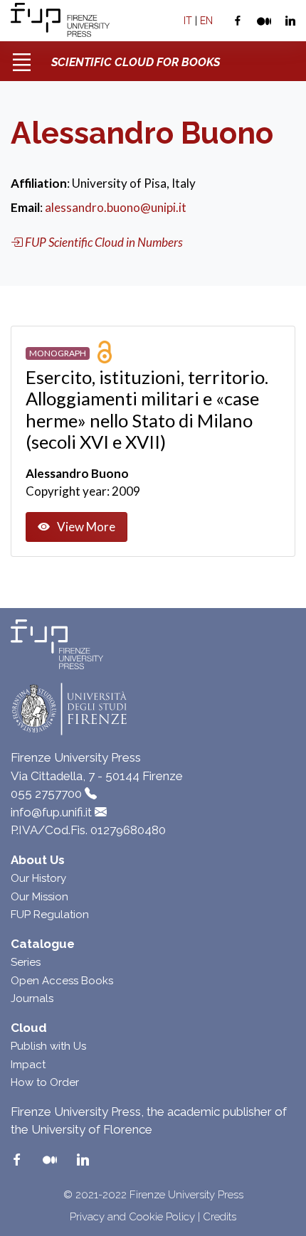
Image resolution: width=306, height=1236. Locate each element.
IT (188, 20)
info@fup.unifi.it (51, 812)
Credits (219, 1216)
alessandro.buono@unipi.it (115, 207)
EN (206, 20)
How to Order (45, 1082)
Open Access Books (62, 980)
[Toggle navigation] (21, 57)
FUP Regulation (50, 914)
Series (26, 962)
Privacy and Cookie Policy (132, 1216)
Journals (32, 998)
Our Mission (39, 896)
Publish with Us (48, 1046)
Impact (28, 1064)
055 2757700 (46, 794)
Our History (38, 878)
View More (86, 526)
